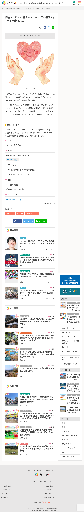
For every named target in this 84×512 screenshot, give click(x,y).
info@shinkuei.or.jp (14, 199)
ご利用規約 (4, 497)
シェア (19, 221)
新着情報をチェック (68, 328)
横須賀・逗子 (66, 444)
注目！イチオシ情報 (68, 337)
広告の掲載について (49, 493)
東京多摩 (65, 452)
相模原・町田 (66, 431)
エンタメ (20, 213)
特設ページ (66, 332)
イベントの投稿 (5, 490)
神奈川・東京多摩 (68, 457)
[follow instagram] (49, 502)
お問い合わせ (47, 490)
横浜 (63, 423)
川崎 (63, 427)
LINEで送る (41, 221)
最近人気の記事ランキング (70, 358)
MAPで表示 (11, 160)
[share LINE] (53, 27)
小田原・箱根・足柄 (68, 448)
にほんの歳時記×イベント (70, 352)
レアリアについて (6, 486)
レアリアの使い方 (48, 486)
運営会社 (4, 493)
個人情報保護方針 (48, 497)
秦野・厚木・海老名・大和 (70, 435)
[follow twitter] (46, 502)
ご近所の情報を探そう (69, 364)
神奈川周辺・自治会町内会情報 (70, 342)
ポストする (29, 221)
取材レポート (66, 347)
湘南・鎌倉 (65, 440)
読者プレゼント (32, 213)
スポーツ (10, 213)
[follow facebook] (43, 502)
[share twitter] (49, 27)
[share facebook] (45, 27)
